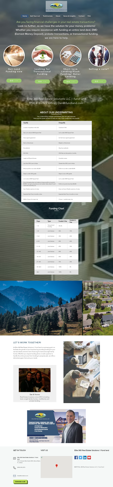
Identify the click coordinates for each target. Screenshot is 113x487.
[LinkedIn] (85, 457)
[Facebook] (76, 457)
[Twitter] (80, 457)
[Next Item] (110, 308)
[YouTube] (89, 457)
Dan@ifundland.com (70, 103)
